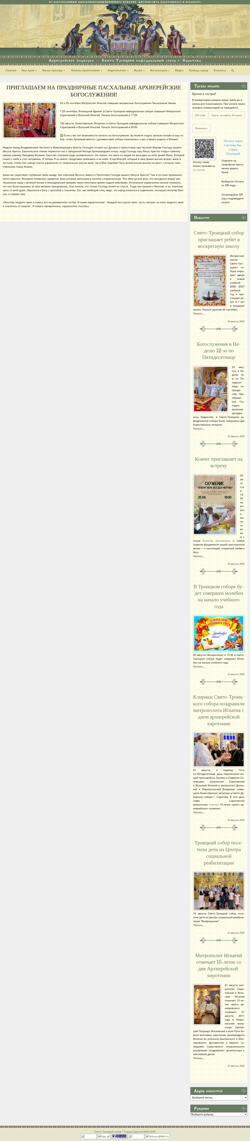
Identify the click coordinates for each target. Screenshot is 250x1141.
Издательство (117, 70)
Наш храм (28, 70)
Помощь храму (198, 70)
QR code (200, 115)
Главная (11, 70)
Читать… (199, 313)
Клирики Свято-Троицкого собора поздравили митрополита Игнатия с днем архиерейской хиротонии (219, 710)
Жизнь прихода (52, 70)
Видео (179, 70)
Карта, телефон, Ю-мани (227, 115)
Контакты (220, 70)
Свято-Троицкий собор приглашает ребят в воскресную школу (219, 239)
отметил (214, 804)
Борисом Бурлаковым (216, 540)
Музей (138, 70)
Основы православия (85, 70)
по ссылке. (199, 169)
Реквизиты (201, 128)
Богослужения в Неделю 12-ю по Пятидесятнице (219, 350)
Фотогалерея (159, 70)
